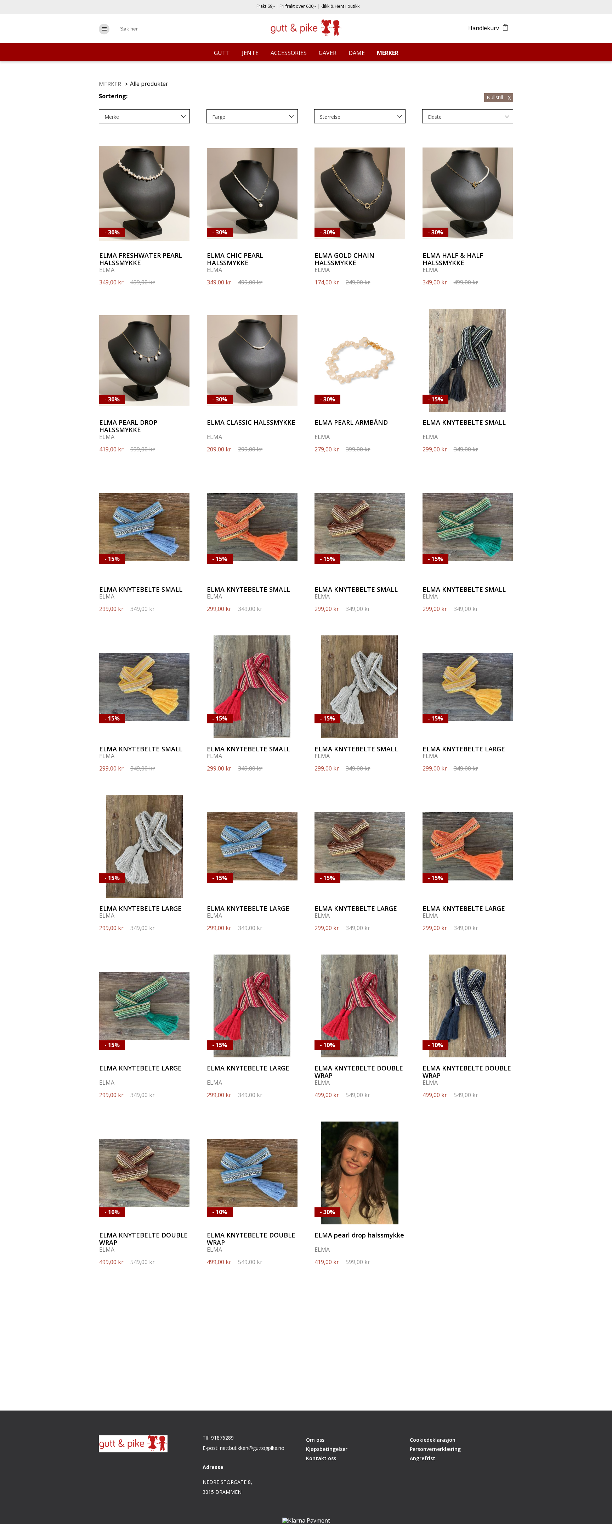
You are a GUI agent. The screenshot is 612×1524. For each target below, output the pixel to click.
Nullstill (499, 97)
